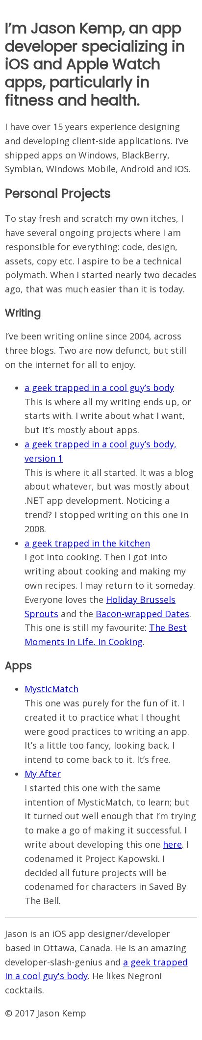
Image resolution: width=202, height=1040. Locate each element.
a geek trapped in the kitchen (87, 543)
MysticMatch (51, 689)
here (172, 844)
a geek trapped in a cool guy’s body (99, 387)
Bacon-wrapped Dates (142, 614)
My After (43, 774)
